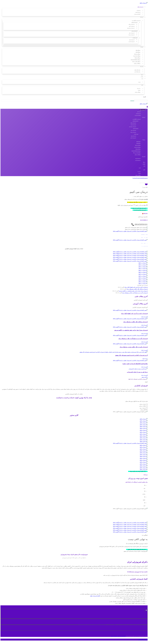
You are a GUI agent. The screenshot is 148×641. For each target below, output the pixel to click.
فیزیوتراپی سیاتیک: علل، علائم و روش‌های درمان (137, 289)
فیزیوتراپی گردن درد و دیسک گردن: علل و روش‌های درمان (135, 292)
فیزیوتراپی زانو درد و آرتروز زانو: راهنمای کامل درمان (136, 287)
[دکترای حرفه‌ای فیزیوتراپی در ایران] (144, 3)
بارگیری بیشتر (145, 377)
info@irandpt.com (90, 624)
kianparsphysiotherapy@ (82, 624)
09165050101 (102, 624)
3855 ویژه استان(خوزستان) (110, 624)
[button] (147, 107)
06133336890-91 (97, 624)
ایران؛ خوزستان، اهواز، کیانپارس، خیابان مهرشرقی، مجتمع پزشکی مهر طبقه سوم (131, 624)
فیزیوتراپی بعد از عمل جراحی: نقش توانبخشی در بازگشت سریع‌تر (133, 291)
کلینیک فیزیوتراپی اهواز (95, 595)
